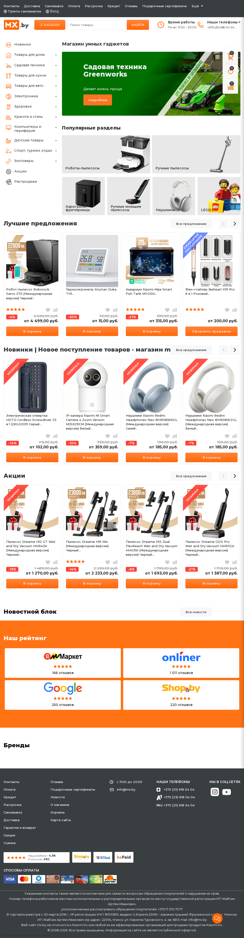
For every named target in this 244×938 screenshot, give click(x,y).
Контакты (11, 6)
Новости (58, 797)
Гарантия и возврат (20, 827)
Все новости (195, 612)
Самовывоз (54, 6)
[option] (32, 285)
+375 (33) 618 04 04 (179, 789)
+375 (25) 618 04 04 (179, 805)
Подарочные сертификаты (164, 6)
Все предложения (191, 224)
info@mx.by (126, 789)
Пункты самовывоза (24, 11)
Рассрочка (94, 6)
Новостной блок (30, 611)
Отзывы (131, 6)
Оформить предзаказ (211, 331)
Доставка (32, 6)
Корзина (58, 812)
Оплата (74, 6)
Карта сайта (61, 820)
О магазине (60, 805)
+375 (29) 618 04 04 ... (222, 27)
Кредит (113, 6)
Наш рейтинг (25, 638)
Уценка (9, 843)
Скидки (9, 835)
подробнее (97, 100)
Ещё (195, 6)
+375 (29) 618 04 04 (179, 797)
